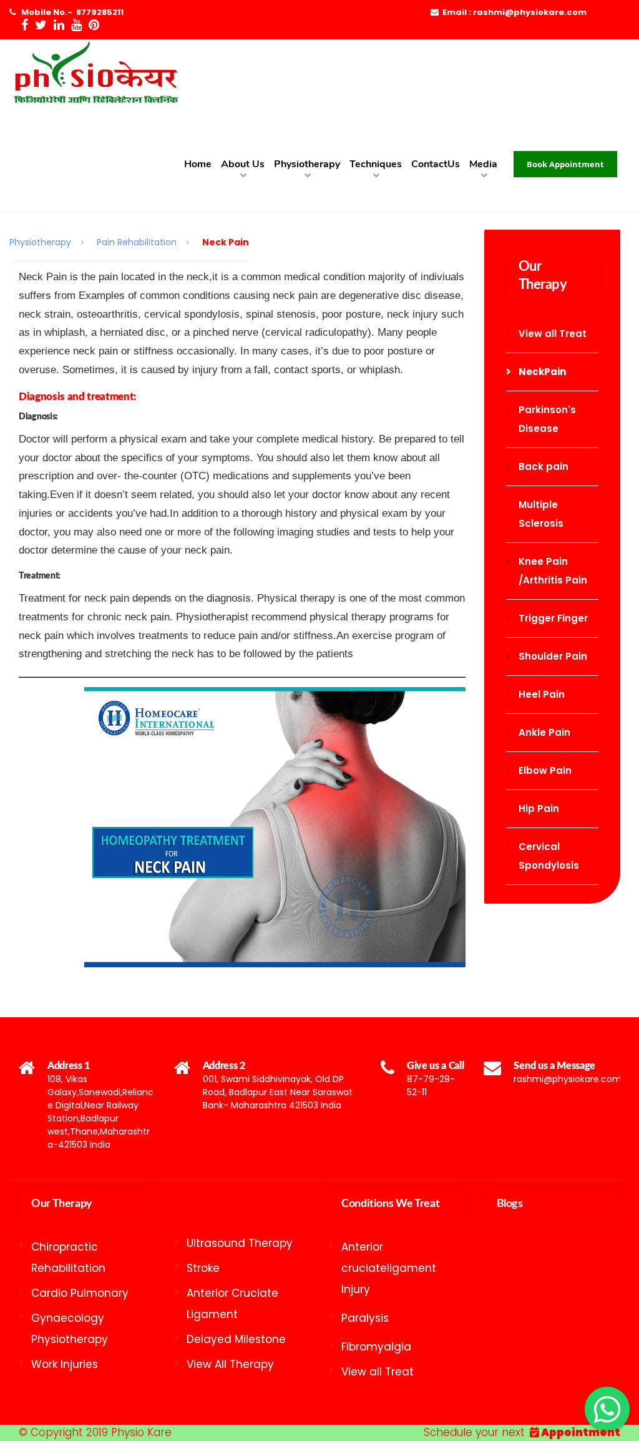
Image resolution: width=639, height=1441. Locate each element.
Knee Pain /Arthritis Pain (553, 571)
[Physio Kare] (95, 77)
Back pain (543, 466)
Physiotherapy (307, 164)
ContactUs (435, 164)
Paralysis (365, 1318)
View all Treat (553, 333)
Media (483, 164)
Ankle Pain (544, 732)
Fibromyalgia (376, 1346)
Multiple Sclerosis (541, 514)
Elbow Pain (545, 770)
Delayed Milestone (236, 1339)
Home (198, 164)
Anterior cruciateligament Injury (388, 1268)
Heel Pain (542, 694)
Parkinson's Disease (547, 419)
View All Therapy (230, 1364)
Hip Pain (539, 808)
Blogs (510, 1203)
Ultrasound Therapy (240, 1243)
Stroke (203, 1268)
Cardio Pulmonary (80, 1293)
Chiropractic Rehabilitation (68, 1257)
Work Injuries (64, 1364)
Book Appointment (565, 164)
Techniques (375, 164)
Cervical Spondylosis (549, 856)
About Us (243, 164)
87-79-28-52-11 (431, 1085)
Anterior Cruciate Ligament (232, 1304)
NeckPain (542, 371)
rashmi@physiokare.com (568, 1079)
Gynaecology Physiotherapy (69, 1329)
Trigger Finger (553, 618)
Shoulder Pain (553, 656)
